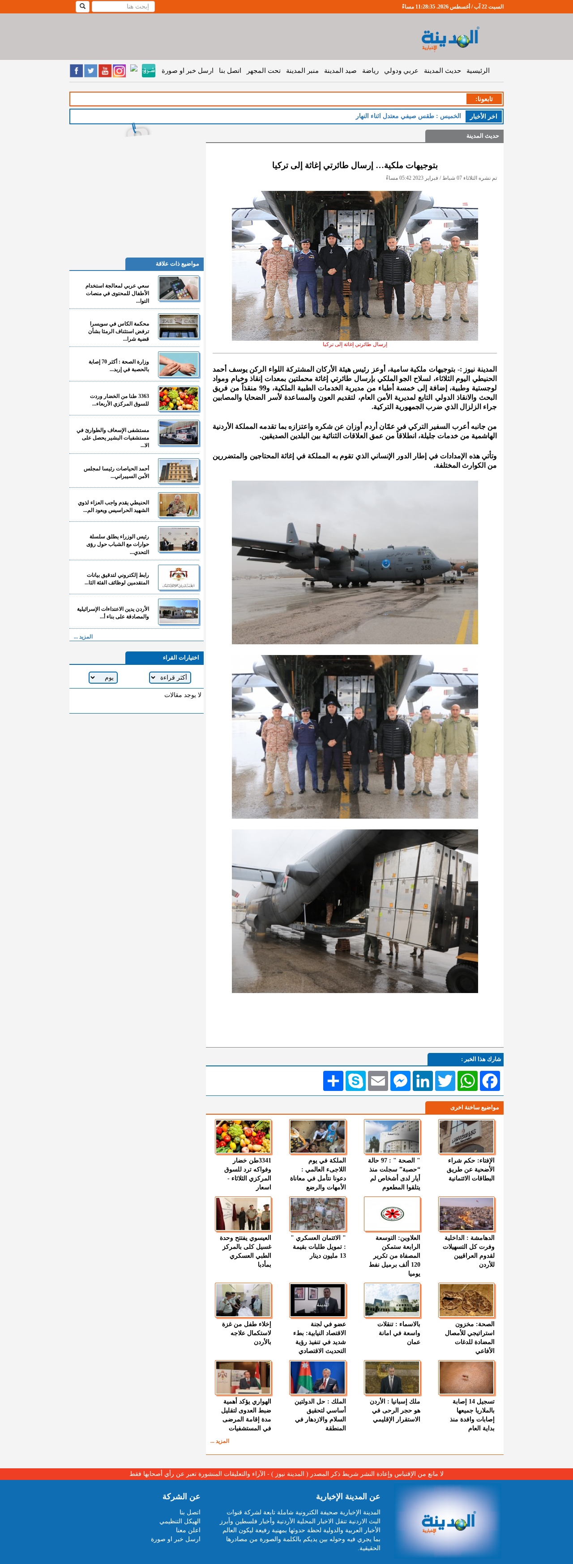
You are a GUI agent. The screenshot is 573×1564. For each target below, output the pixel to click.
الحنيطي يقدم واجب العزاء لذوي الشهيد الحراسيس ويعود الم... (113, 506)
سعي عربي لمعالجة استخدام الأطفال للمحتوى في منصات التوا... (117, 293)
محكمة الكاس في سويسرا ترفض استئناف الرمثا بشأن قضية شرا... (118, 331)
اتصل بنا (230, 70)
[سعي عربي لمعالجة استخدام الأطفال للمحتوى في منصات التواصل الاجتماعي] (178, 288)
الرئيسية (478, 70)
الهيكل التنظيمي (180, 1521)
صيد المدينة (340, 70)
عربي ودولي (401, 70)
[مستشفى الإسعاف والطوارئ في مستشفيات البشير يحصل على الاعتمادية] (178, 432)
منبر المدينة (302, 70)
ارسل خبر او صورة (188, 70)
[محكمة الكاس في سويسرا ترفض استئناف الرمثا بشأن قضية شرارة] (178, 326)
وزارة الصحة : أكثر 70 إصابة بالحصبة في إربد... (119, 365)
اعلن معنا (188, 1530)
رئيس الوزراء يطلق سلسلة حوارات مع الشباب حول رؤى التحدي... (117, 544)
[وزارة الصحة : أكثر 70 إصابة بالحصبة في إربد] (178, 364)
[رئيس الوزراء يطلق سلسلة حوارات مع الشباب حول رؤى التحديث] (178, 539)
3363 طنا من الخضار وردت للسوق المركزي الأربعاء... (119, 400)
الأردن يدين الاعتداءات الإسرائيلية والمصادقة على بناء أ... (113, 613)
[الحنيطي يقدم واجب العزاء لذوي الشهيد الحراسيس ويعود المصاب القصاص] (178, 505)
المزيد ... (219, 1441)
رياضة (370, 70)
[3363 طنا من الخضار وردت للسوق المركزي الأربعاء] (178, 398)
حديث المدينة (442, 70)
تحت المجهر (264, 70)
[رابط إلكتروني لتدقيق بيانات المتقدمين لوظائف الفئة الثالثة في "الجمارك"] (178, 577)
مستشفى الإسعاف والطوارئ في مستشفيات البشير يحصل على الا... (113, 437)
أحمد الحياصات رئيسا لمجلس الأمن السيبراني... (116, 472)
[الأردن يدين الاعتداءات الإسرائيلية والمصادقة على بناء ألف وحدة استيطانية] (178, 611)
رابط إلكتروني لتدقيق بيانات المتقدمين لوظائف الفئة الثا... (117, 579)
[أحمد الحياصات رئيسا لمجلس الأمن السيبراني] (178, 471)
